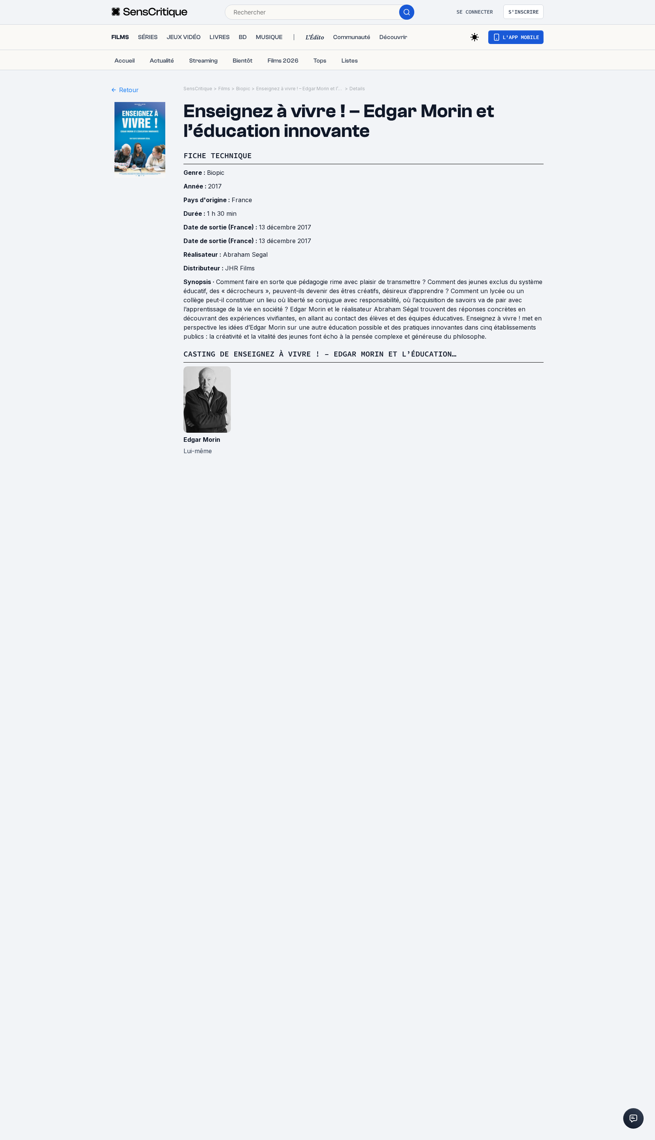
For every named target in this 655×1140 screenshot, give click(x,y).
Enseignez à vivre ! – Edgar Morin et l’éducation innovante (299, 88)
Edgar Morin (201, 439)
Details (357, 88)
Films (224, 88)
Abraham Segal (245, 254)
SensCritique (197, 88)
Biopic (243, 88)
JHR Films (240, 268)
